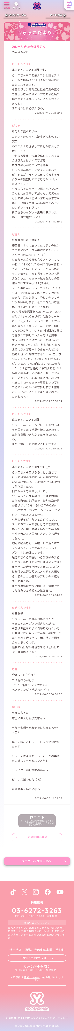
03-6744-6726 (37, 966)
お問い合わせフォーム (37, 958)
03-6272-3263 (37, 910)
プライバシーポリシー (55, 1018)
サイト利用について (29, 1018)
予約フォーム (31, 977)
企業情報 (11, 1018)
